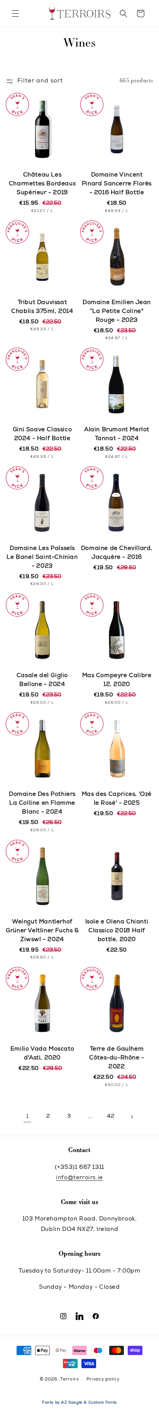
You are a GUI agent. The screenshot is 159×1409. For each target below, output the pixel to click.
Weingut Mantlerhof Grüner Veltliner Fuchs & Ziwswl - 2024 (42, 931)
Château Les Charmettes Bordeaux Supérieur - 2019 (42, 184)
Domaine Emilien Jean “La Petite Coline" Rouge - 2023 (117, 311)
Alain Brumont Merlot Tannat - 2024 (116, 434)
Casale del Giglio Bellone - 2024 (42, 680)
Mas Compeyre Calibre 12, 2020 (117, 680)
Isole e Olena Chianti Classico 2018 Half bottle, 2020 (117, 931)
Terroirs (69, 1379)
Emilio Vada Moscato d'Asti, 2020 (42, 1053)
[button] (15, 13)
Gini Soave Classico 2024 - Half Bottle (42, 434)
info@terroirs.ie (79, 1178)
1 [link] (27, 1117)
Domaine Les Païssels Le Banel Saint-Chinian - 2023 (42, 557)
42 (110, 1116)
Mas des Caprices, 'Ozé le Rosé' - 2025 (117, 799)
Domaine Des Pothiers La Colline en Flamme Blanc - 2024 (42, 803)
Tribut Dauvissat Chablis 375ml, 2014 (42, 307)
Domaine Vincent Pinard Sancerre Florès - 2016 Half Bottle (117, 184)
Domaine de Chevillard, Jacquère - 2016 (116, 553)
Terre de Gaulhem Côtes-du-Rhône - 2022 (116, 1058)
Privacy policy (103, 1379)
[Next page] (131, 1116)
